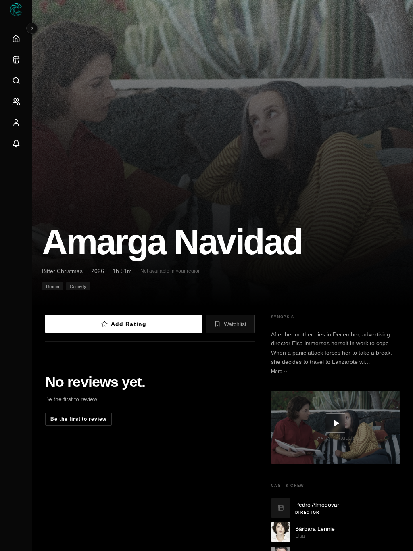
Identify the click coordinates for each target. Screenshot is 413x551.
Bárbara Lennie (315, 529)
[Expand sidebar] (32, 28)
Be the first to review (78, 419)
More (276, 371)
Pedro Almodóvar (317, 504)
